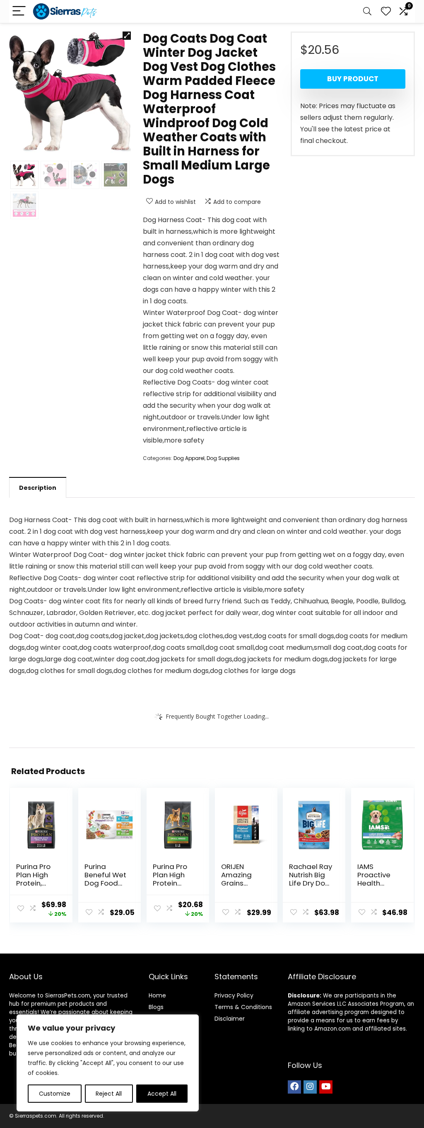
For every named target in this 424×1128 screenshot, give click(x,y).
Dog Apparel (189, 458)
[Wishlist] (386, 11)
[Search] (367, 11)
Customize (54, 1093)
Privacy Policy (233, 995)
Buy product (352, 79)
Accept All (161, 1093)
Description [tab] (37, 488)
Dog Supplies (223, 458)
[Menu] (19, 11)
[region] (108, 1062)
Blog (155, 1007)
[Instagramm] (310, 1087)
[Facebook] (294, 1087)
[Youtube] (325, 1087)
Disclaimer (229, 1018)
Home (157, 995)
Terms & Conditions (243, 1007)
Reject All (109, 1093)
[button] (127, 35)
